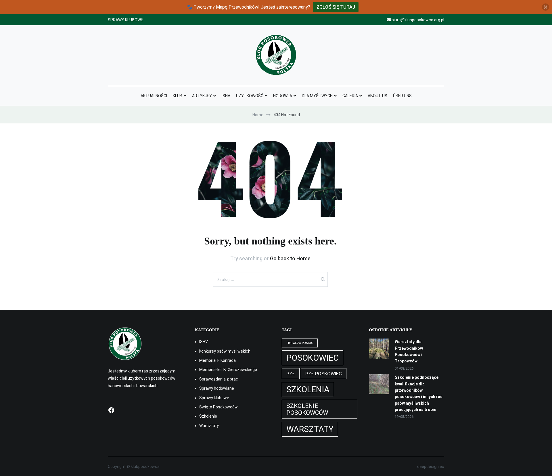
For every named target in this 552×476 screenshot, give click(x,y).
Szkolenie (208, 416)
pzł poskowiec (323, 373)
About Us (377, 95)
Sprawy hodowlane (216, 388)
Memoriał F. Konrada (217, 360)
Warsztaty (209, 425)
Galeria (350, 95)
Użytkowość (249, 95)
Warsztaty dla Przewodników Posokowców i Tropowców (409, 351)
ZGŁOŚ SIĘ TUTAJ (336, 7)
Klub (177, 95)
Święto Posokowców (218, 407)
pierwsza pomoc (299, 343)
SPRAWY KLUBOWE (125, 20)
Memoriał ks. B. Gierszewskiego (228, 369)
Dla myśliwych (317, 95)
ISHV (226, 95)
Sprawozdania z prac (218, 379)
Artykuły (202, 95)
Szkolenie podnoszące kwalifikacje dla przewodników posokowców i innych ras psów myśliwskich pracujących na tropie (418, 393)
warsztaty (310, 429)
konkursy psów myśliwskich (224, 351)
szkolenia (307, 389)
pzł (290, 373)
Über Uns (402, 95)
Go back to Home (290, 258)
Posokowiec (312, 358)
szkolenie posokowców (307, 409)
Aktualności (154, 95)
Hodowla (282, 95)
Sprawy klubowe (214, 397)
